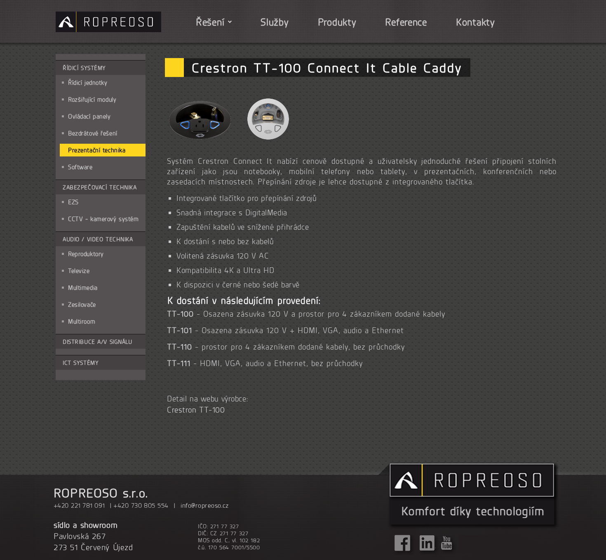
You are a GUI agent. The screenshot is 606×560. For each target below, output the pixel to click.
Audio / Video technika (98, 239)
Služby (275, 22)
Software (80, 167)
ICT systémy (81, 362)
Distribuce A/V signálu (97, 341)
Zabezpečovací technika (100, 187)
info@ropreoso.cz (205, 505)
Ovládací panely (89, 116)
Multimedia (83, 288)
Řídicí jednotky (88, 82)
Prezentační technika (96, 150)
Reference (406, 22)
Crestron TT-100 (196, 410)
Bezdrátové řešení (92, 133)
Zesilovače (82, 304)
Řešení (210, 22)
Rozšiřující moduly (92, 99)
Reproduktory (86, 254)
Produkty (337, 22)
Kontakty (475, 22)
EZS (73, 202)
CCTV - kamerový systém (103, 219)
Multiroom (81, 321)
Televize (79, 271)
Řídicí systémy (84, 67)
